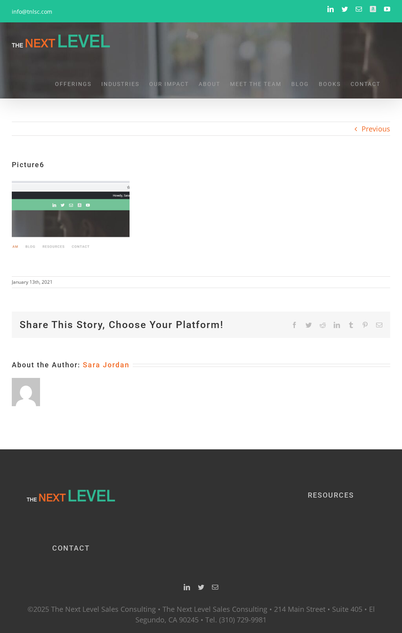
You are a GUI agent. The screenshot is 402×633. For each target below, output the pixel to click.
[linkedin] (187, 587)
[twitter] (201, 587)
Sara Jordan (106, 365)
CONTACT (71, 548)
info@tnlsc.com (32, 11)
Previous (376, 128)
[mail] (215, 587)
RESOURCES (331, 495)
